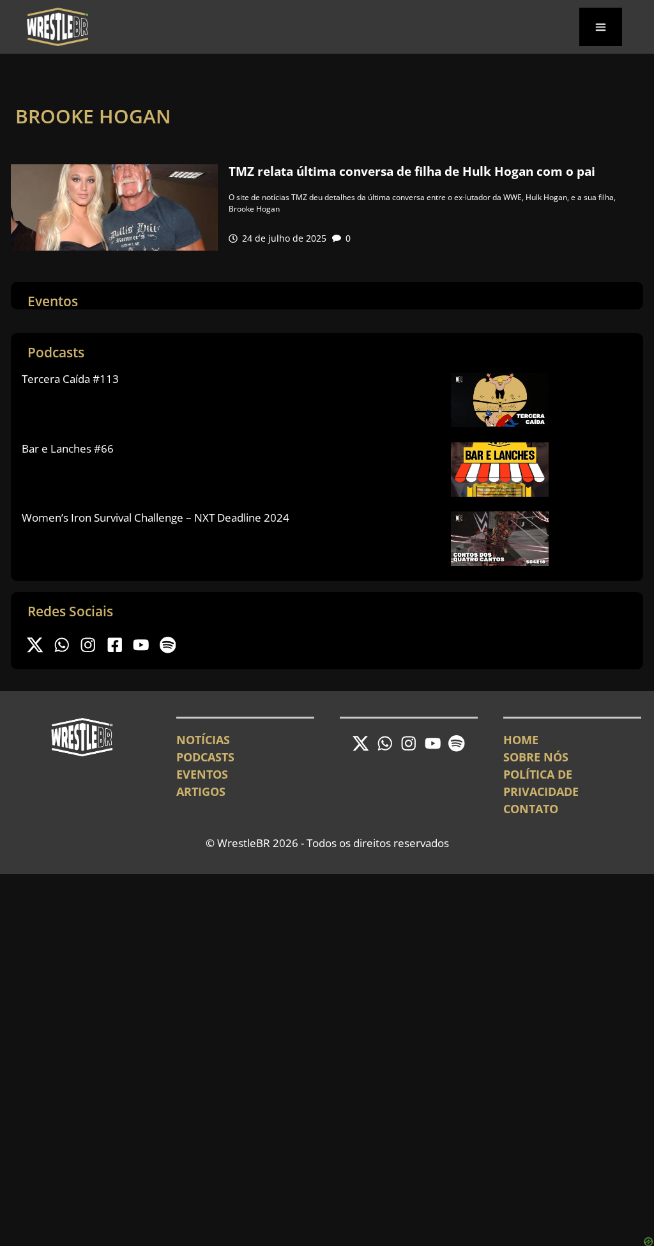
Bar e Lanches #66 (68, 448)
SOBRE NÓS (535, 757)
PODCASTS (205, 757)
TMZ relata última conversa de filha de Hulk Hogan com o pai (412, 171)
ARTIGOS (200, 791)
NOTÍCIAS (203, 739)
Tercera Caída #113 (70, 378)
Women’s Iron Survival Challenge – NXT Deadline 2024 (155, 517)
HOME (520, 739)
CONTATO (530, 808)
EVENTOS (202, 774)
